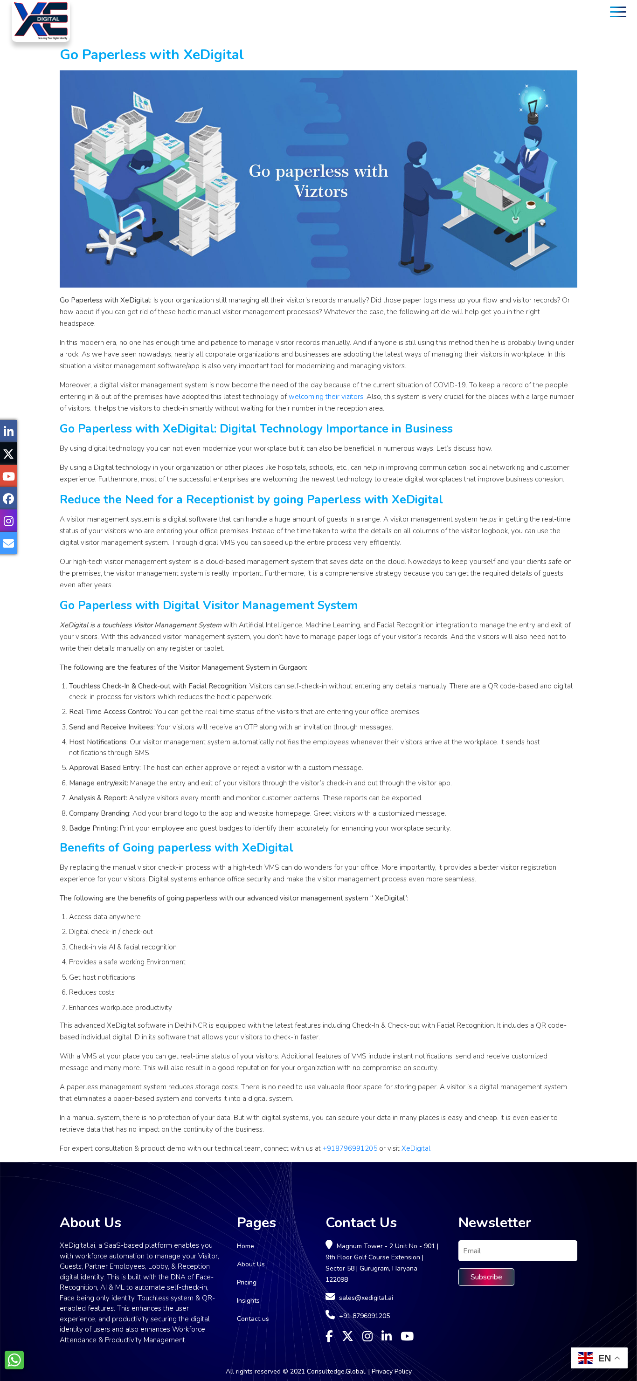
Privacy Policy (392, 1371)
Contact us (253, 1318)
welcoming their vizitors (326, 396)
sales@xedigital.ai (366, 1297)
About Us (251, 1264)
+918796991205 (350, 1148)
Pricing (246, 1282)
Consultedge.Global (336, 1371)
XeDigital (416, 1148)
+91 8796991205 (364, 1316)
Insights (248, 1300)
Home (245, 1246)
